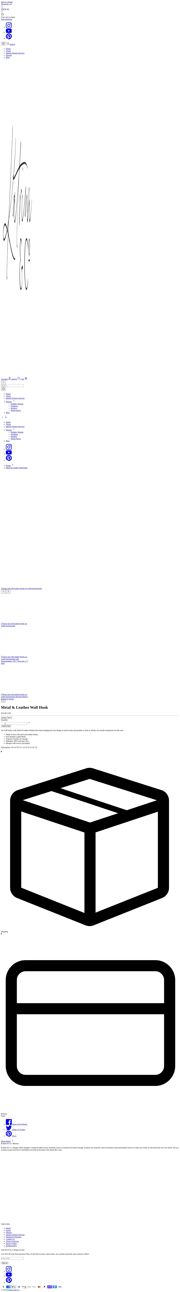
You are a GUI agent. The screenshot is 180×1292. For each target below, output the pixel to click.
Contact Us (10, 1239)
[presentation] (2, 701)
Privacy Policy (11, 1243)
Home (8, 49)
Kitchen (14, 408)
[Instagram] (9, 28)
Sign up (4, 1263)
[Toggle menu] (3, 44)
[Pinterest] (9, 39)
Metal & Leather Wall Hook (17, 468)
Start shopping (6, 19)
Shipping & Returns (13, 1237)
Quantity (4, 720)
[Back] (2, 418)
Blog (8, 57)
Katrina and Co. (13, 1290)
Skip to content (7, 2)
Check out (5, 9)
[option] (90, 530)
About (8, 51)
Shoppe (9, 55)
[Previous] (3, 592)
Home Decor (16, 410)
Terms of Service (12, 1241)
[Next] (8, 592)
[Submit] (3, 389)
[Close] (2, 6)
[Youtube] (9, 32)
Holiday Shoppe (17, 404)
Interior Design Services (15, 53)
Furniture (14, 406)
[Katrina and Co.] (19, 376)
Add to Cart (6, 726)
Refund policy (11, 1246)
